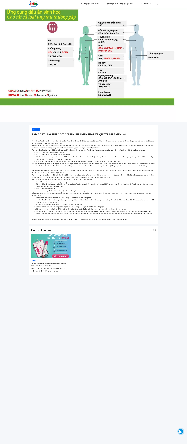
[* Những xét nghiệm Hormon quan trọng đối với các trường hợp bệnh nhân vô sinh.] (51, 246)
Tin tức (35, 130)
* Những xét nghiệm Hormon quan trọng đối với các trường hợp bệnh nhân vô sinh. (48, 265)
